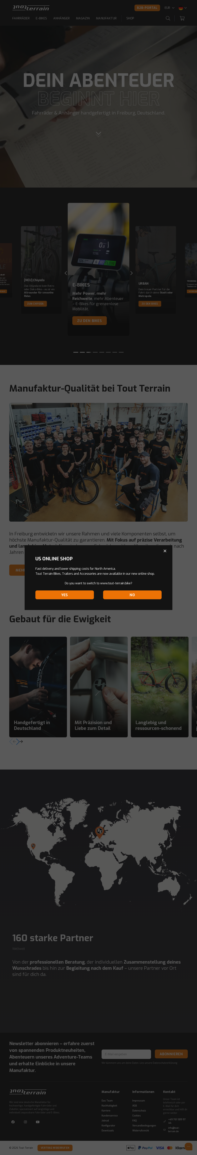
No (132, 595)
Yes (64, 595)
